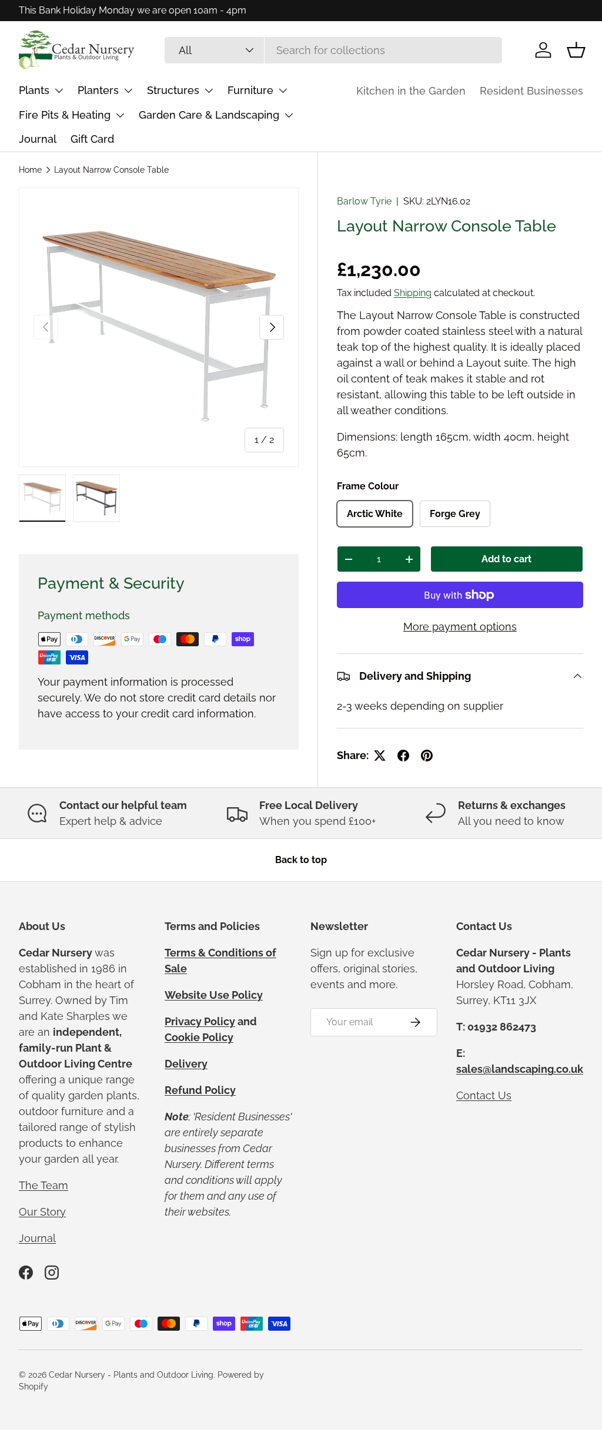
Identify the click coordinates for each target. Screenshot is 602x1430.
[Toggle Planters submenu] (128, 90)
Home (30, 169)
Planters (98, 90)
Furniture (250, 90)
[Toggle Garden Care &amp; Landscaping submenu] (289, 115)
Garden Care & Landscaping (209, 115)
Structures (173, 90)
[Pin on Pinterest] (427, 755)
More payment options (460, 626)
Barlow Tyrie (364, 201)
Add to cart (506, 559)
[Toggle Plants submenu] (59, 90)
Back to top (301, 859)
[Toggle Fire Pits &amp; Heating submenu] (120, 115)
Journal (37, 139)
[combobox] (333, 50)
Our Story (42, 1212)
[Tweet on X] (380, 755)
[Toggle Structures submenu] (209, 90)
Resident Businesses (531, 91)
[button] (576, 50)
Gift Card (92, 139)
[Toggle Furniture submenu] (283, 90)
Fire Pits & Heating (65, 115)
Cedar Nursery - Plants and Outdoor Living (131, 1374)
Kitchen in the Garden (411, 91)
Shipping (413, 292)
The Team (43, 1185)
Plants (34, 90)
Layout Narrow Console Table (111, 169)
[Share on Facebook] (403, 755)
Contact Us (483, 1095)
